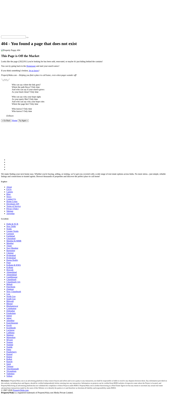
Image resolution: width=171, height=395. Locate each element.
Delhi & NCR (12, 224)
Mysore (9, 340)
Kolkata (9, 267)
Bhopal (9, 303)
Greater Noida (12, 231)
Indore (9, 316)
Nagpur (9, 342)
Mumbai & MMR (13, 241)
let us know (34, 70)
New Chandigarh (13, 291)
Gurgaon (10, 233)
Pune (8, 262)
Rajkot (9, 359)
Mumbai (9, 243)
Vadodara (10, 373)
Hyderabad (11, 255)
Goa (8, 294)
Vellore (9, 376)
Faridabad (10, 236)
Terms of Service (13, 206)
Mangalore (10, 337)
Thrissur (9, 366)
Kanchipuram (12, 323)
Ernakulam (11, 313)
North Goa (10, 296)
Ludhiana (10, 332)
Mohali (9, 284)
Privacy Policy (12, 209)
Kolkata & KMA (13, 265)
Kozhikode (11, 328)
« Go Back (6, 121)
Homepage (31, 66)
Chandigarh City (13, 282)
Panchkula (10, 287)
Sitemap (9, 211)
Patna (8, 349)
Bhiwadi (10, 301)
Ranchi (9, 361)
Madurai (9, 335)
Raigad (9, 354)
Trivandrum (11, 371)
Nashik (9, 347)
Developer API (12, 204)
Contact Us (11, 199)
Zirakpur (10, 289)
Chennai (9, 253)
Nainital (9, 345)
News (8, 196)
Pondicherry (11, 352)
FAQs (8, 189)
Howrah (9, 270)
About (9, 187)
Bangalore (10, 250)
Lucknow (10, 330)
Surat (8, 364)
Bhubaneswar (12, 306)
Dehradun (10, 311)
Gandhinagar (11, 277)
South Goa (10, 299)
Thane (9, 246)
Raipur (9, 357)
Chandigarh (11, 279)
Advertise (10, 213)
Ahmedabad (11, 272)
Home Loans (11, 201)
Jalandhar (10, 320)
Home (14, 120)
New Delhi (11, 226)
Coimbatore (11, 308)
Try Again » (23, 121)
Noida (9, 229)
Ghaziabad (10, 238)
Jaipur (8, 318)
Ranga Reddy (12, 260)
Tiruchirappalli (12, 369)
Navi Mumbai (12, 248)
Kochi (9, 325)
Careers (9, 192)
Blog (8, 194)
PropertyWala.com (21, 390)
